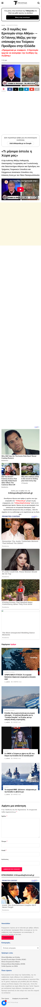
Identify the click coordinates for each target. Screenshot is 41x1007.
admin (8, 682)
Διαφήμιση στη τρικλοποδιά (20, 998)
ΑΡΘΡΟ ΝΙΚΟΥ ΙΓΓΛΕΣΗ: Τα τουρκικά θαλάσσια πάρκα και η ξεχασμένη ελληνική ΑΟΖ (20, 677)
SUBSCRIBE (7, 937)
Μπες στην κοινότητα (22, 17)
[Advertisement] (20, 114)
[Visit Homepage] (20, 3)
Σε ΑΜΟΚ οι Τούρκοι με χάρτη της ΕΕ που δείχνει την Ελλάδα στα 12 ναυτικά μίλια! (19, 755)
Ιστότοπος (5, 859)
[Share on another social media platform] (37, 89)
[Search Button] (39, 3)
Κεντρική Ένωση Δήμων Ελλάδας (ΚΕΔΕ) (13, 959)
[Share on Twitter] (15, 89)
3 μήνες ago (16, 722)
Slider (6, 751)
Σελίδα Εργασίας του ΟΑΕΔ (9, 966)
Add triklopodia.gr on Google (20, 143)
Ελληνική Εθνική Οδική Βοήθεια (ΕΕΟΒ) (13, 964)
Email (4, 850)
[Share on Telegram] (26, 89)
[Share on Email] (31, 89)
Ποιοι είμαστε (5, 998)
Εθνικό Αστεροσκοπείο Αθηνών (10, 961)
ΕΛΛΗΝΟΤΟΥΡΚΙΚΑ (12, 25)
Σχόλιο (4, 816)
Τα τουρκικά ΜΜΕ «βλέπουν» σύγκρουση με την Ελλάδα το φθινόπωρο (20, 791)
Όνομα (4, 841)
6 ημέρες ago (16, 682)
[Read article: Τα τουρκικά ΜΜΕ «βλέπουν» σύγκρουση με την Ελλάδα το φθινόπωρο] (20, 776)
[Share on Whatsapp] (21, 89)
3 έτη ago (4, 60)
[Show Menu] (2, 3)
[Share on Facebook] (10, 89)
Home (3, 25)
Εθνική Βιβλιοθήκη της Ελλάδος (10, 957)
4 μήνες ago (16, 794)
